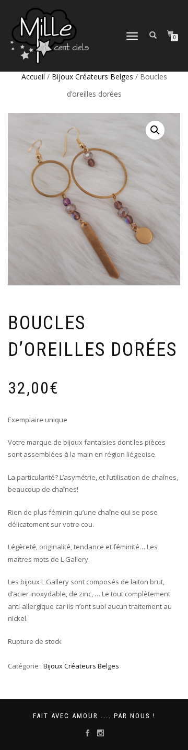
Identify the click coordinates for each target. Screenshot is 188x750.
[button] (155, 130)
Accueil (33, 77)
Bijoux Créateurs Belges (92, 77)
